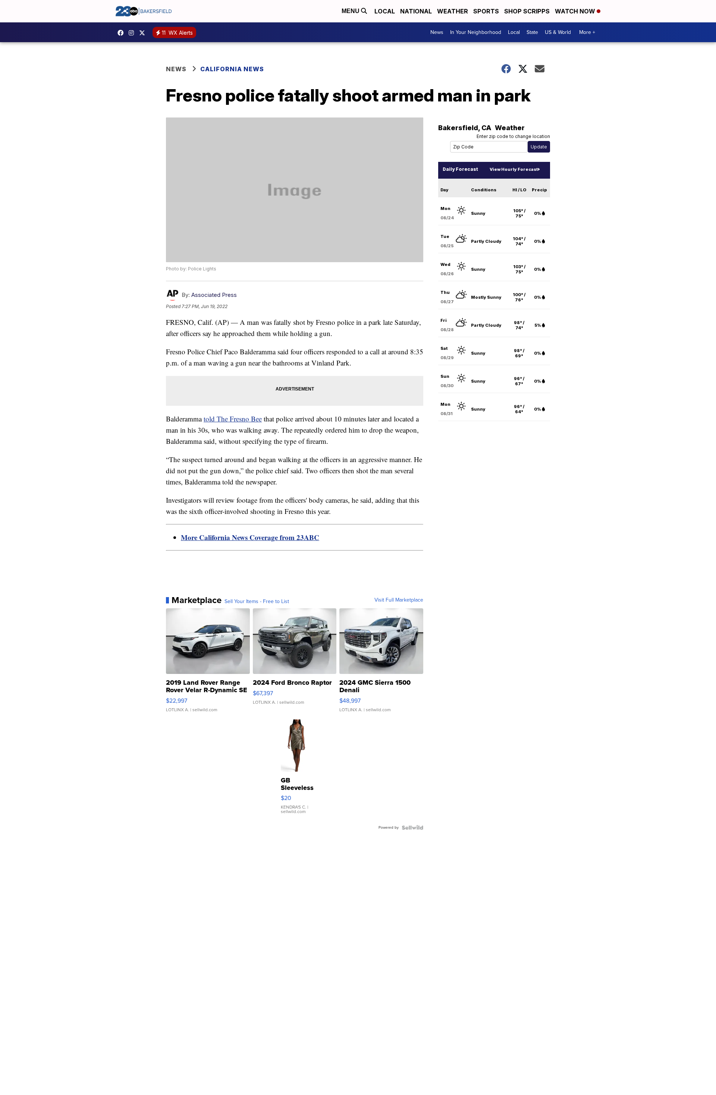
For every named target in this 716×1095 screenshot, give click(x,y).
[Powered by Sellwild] (412, 827)
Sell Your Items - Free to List (256, 601)
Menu (351, 11)
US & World (558, 32)
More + (587, 32)
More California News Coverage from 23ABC (250, 537)
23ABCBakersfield (122, 33)
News (436, 32)
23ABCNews (133, 33)
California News (232, 69)
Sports (486, 11)
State (532, 32)
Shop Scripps (527, 11)
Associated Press (214, 294)
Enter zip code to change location (513, 136)
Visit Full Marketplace (398, 600)
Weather (452, 11)
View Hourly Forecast (514, 169)
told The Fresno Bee (233, 418)
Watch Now (576, 11)
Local (384, 11)
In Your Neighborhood (475, 32)
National (416, 11)
